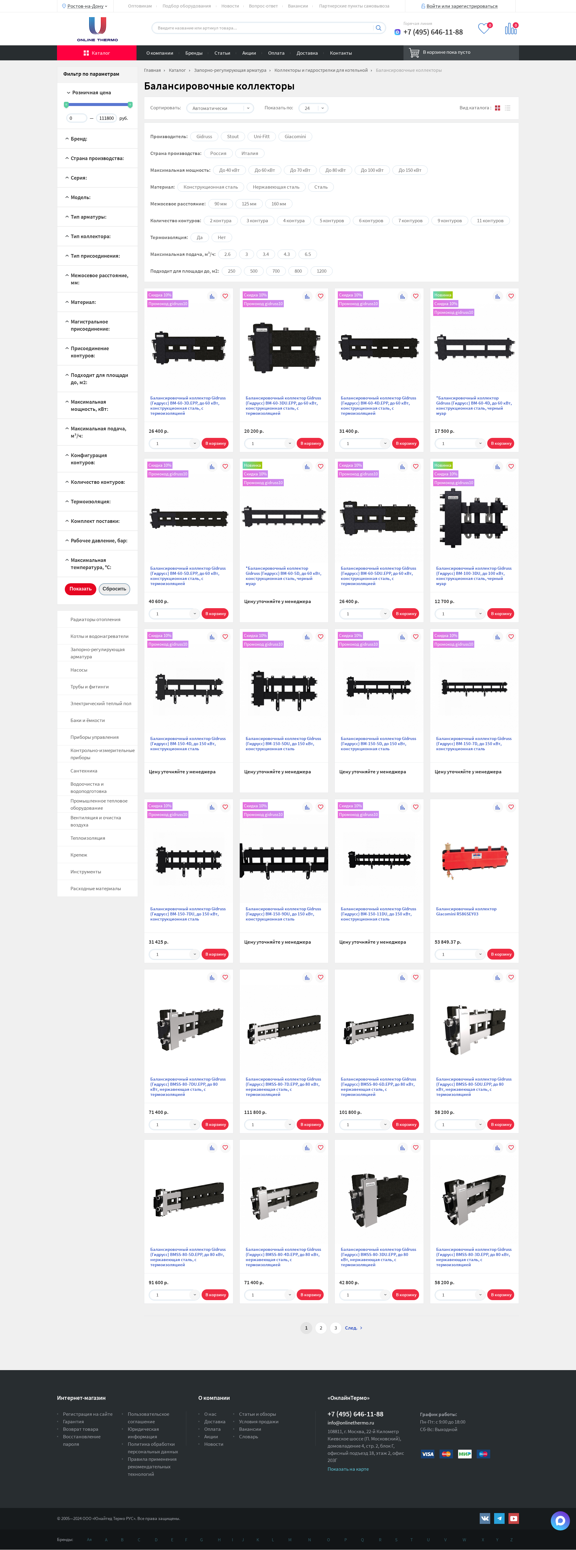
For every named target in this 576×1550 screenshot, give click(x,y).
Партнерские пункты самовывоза (354, 6)
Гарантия (73, 1421)
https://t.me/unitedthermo (499, 1518)
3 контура (257, 220)
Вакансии (298, 6)
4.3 (287, 254)
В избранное (225, 297)
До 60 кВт (265, 170)
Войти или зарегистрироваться (462, 6)
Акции (249, 53)
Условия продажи (259, 1421)
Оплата (276, 53)
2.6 (227, 254)
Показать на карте (348, 1469)
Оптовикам (140, 6)
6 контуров (371, 220)
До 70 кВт (300, 170)
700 (276, 271)
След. (351, 1327)
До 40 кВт (229, 170)
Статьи (222, 53)
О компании (159, 53)
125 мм (249, 203)
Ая (89, 1539)
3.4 (266, 254)
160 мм (279, 203)
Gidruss (204, 136)
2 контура (221, 220)
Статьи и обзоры (257, 1414)
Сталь (321, 187)
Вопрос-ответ (263, 6)
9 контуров (450, 220)
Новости (230, 6)
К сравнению (212, 297)
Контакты (341, 53)
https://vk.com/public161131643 (485, 1518)
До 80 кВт (336, 170)
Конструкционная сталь (211, 187)
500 (253, 271)
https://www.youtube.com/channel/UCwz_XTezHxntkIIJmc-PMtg (513, 1518)
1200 (321, 271)
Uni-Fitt (262, 136)
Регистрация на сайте (87, 1414)
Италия (250, 153)
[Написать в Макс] (397, 32)
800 (298, 271)
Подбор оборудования (187, 6)
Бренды (193, 53)
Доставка (307, 53)
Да (200, 237)
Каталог (101, 53)
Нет (222, 237)
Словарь (248, 1436)
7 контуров (410, 220)
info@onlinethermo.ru (351, 1422)
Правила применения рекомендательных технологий (152, 1466)
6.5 (308, 254)
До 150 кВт (410, 170)
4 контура (294, 220)
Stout (233, 136)
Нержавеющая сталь (276, 187)
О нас (210, 1414)
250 (231, 271)
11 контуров (490, 220)
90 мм (220, 203)
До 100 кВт (372, 170)
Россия (218, 153)
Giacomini (295, 136)
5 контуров (332, 220)
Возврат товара (80, 1429)
